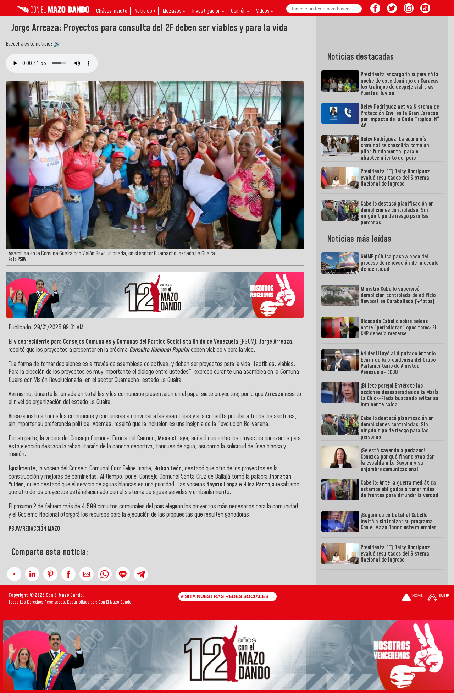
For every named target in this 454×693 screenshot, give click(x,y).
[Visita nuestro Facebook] (375, 11)
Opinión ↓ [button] (240, 11)
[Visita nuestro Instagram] (409, 11)
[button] (14, 574)
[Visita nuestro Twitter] (392, 11)
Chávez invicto (111, 11)
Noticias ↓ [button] (144, 11)
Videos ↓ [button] (264, 11)
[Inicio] (53, 11)
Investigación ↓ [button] (208, 11)
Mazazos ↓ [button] (173, 11)
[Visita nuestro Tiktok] (425, 11)
